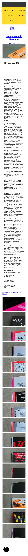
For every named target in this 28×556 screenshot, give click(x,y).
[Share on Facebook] (5, 292)
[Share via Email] (4, 294)
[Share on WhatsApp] (18, 292)
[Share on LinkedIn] (12, 292)
